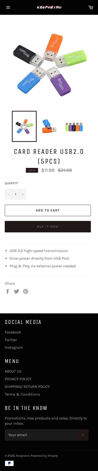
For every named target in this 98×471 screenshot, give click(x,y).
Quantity (11, 183)
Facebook (13, 332)
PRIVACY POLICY (18, 379)
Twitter (11, 339)
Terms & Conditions (22, 394)
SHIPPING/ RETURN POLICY (27, 386)
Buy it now (48, 226)
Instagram (14, 347)
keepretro (22, 455)
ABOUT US (13, 371)
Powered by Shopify (44, 455)
